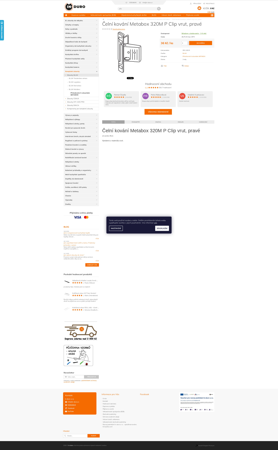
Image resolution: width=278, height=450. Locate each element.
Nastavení (116, 228)
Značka (158, 122)
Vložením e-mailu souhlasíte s (80, 381)
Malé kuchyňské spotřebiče (75, 175)
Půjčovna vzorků (192, 15)
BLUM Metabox (74, 89)
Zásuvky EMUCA (73, 105)
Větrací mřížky (70, 166)
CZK (209, 12)
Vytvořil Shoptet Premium (206, 445)
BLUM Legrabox (74, 82)
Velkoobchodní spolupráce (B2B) (103, 15)
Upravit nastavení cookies (98, 445)
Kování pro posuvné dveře (75, 128)
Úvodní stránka (66, 15)
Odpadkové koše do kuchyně (76, 42)
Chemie (68, 196)
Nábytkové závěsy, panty (74, 124)
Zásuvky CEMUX (73, 99)
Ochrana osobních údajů (111, 417)
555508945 (72, 405)
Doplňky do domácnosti (74, 179)
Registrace (210, 3)
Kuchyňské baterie (72, 67)
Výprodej (68, 200)
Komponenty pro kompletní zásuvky (80, 109)
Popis (113, 122)
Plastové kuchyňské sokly (75, 59)
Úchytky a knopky (72, 25)
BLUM (184, 53)
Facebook (71, 408)
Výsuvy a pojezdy (72, 115)
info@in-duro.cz (73, 402)
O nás (105, 398)
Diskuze (181, 122)
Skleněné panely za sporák (75, 153)
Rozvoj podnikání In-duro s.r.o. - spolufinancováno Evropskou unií (120, 426)
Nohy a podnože (71, 29)
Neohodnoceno (119, 29)
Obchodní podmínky (109, 414)
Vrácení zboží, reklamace (171, 15)
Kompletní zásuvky (72, 71)
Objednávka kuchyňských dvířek (134, 15)
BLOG (154, 15)
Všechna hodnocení (158, 112)
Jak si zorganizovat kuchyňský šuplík (77, 233)
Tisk (165, 66)
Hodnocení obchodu (109, 404)
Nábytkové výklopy (72, 119)
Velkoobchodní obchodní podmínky (114, 422)
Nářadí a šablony (72, 191)
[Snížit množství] (188, 44)
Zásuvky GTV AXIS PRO (75, 102)
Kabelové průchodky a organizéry (78, 170)
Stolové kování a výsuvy (74, 149)
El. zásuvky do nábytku (74, 21)
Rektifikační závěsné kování (76, 158)
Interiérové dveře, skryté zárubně (78, 136)
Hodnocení (203, 122)
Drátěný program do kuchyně (76, 50)
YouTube (71, 411)
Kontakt (105, 401)
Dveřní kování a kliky (73, 37)
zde (155, 223)
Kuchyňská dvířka (72, 54)
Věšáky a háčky (71, 33)
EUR (212, 12)
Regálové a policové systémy (76, 141)
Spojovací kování (71, 183)
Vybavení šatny (71, 132)
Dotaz (187, 66)
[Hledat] (159, 8)
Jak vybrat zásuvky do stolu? (74, 255)
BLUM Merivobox (75, 86)
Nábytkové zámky (72, 162)
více (97, 238)
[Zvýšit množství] (188, 42)
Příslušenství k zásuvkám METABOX (80, 94)
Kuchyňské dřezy (71, 63)
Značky (68, 204)
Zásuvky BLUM (72, 75)
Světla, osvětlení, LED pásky (76, 187)
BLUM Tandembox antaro (78, 78)
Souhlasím (162, 228)
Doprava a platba (78, 15)
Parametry (136, 122)
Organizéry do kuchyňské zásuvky (78, 46)
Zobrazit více (92, 265)
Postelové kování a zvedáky (76, 145)
